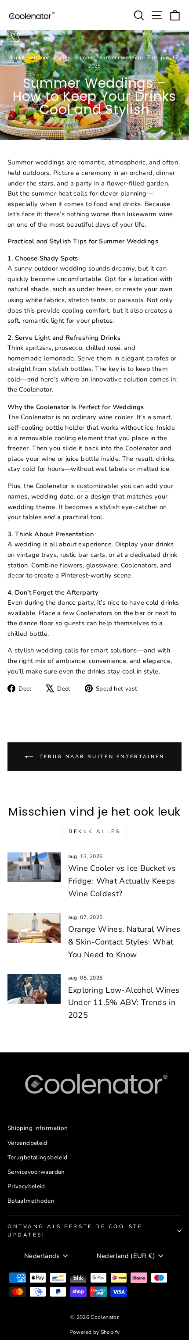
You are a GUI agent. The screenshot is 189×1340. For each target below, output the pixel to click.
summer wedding (121, 57)
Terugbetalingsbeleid (37, 1157)
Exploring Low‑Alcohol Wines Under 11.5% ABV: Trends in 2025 (124, 1003)
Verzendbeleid (27, 1143)
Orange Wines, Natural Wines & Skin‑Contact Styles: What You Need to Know (124, 942)
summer (85, 57)
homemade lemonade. (41, 358)
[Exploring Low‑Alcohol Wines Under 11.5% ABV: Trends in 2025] (34, 989)
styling (62, 57)
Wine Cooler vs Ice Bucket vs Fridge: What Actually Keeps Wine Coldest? (122, 881)
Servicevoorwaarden (36, 1172)
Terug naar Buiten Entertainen (101, 756)
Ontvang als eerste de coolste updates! (74, 1230)
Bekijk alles (94, 831)
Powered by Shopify (94, 1332)
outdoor (39, 57)
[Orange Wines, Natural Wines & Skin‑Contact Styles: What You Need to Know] (34, 928)
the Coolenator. (30, 389)
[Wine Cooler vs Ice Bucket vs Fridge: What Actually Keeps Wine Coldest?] (34, 867)
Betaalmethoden (31, 1201)
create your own (147, 289)
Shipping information (37, 1128)
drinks (17, 57)
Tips (152, 57)
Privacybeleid (26, 1186)
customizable (97, 485)
